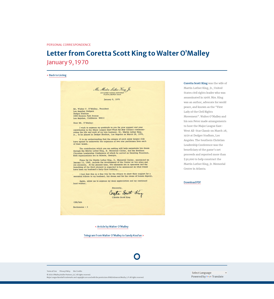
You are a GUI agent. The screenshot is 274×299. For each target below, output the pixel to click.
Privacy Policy (65, 271)
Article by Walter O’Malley (112, 226)
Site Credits (77, 271)
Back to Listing (57, 75)
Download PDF (192, 182)
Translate (217, 276)
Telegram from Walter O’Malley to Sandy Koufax (113, 235)
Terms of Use (52, 271)
